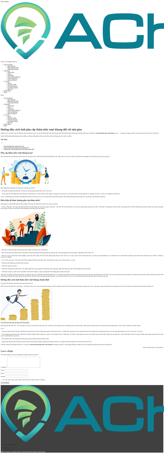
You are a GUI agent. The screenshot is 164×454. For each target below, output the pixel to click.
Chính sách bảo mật (13, 69)
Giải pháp (6, 447)
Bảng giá (10, 89)
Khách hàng (7, 90)
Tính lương (11, 75)
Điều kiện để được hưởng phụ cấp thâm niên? (16, 147)
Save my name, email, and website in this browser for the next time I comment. (24, 379)
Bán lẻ (9, 83)
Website (3, 376)
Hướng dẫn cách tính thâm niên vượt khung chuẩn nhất (19, 149)
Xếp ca (9, 73)
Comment (4, 367)
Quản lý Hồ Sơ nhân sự (14, 77)
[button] (82, 95)
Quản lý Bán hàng (12, 78)
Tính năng (7, 70)
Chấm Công (11, 72)
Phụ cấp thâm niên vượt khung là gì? (14, 146)
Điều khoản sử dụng (13, 67)
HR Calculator (11, 66)
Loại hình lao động (13, 87)
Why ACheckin (8, 64)
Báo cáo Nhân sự (12, 80)
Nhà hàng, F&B (12, 84)
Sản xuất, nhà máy (13, 86)
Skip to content (5, 1)
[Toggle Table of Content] (2, 143)
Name (3, 370)
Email (3, 373)
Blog (5, 92)
